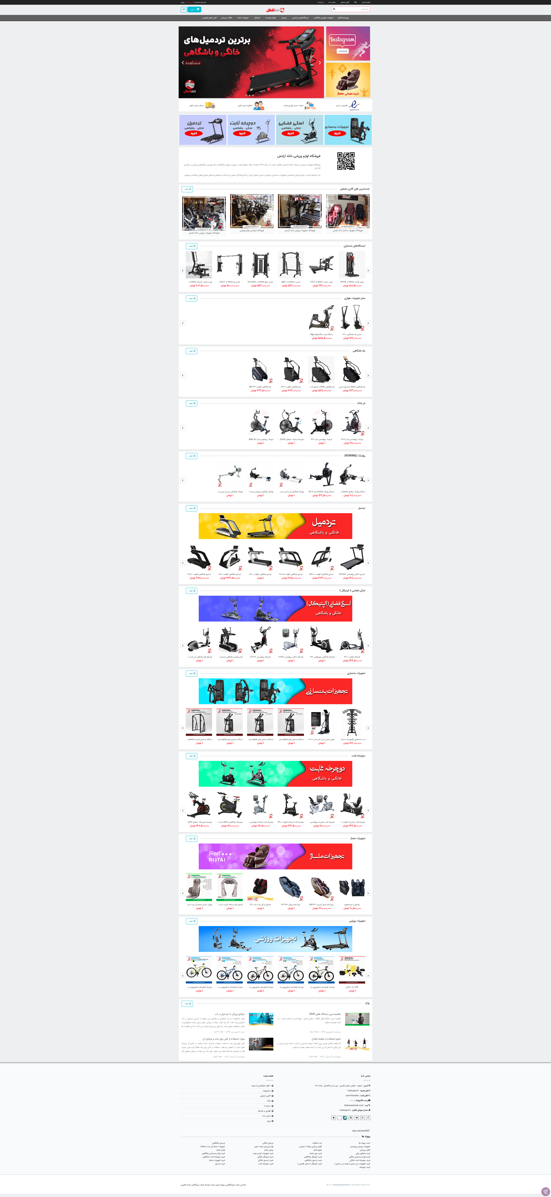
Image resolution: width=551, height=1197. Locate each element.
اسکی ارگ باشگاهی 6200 (352, 334)
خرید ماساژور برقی (363, 1153)
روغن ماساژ (268, 1150)
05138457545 (352, 1095)
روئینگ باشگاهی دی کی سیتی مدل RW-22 (226, 491)
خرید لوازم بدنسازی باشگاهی (213, 1153)
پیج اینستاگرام (343, 17)
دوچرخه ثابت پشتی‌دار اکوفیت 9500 (351, 822)
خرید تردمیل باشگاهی (313, 1160)
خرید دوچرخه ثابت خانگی (360, 1160)
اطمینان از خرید (342, 105)
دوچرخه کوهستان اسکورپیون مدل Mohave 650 (285, 987)
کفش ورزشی (365, 1150)
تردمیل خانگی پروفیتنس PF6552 (352, 574)
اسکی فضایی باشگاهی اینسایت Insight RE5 (225, 657)
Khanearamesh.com (353, 1105)
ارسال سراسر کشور (196, 105)
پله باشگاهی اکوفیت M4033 (260, 386)
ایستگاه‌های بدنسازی (300, 17)
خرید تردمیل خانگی (265, 1160)
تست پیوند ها (364, 1143)
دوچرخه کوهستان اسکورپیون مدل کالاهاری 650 (255, 987)
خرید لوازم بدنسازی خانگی (359, 1157)
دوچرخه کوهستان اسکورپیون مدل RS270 (319, 987)
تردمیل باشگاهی (218, 1143)
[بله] (345, 1118)
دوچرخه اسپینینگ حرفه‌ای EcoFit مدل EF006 (194, 822)
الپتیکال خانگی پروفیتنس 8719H (290, 657)
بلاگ (355, 2)
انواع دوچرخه (271, 17)
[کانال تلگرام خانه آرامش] (348, 43)
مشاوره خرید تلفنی (245, 105)
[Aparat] (351, 1118)
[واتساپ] (339, 1118)
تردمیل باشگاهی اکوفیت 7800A (291, 574)
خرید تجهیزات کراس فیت (263, 1153)
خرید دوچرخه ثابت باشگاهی (214, 1157)
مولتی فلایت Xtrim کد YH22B (352, 282)
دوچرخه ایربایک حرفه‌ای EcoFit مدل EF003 (287, 439)
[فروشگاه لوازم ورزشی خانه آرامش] (275, 10)
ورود (268, 1121)
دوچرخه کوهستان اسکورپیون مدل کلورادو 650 (225, 987)
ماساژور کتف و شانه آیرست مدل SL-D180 (227, 904)
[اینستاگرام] (362, 1118)
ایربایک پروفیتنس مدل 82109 (352, 439)
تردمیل (284, 17)
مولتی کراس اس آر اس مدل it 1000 (321, 739)
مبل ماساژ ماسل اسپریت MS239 (321, 904)
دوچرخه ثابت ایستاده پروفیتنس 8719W (258, 822)
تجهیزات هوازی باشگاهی (323, 17)
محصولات (266, 1091)
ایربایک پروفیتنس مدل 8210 (321, 439)
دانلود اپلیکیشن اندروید (260, 1086)
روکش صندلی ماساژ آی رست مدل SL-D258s (195, 904)
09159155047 (353, 1091)
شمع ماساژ (318, 1150)
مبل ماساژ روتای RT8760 (290, 904)
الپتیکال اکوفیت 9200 (352, 657)
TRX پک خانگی (352, 987)
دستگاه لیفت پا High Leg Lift (321, 334)
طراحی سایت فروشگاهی (236, 1185)
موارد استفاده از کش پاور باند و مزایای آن (224, 1039)
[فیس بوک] (368, 1118)
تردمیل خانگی (267, 1143)
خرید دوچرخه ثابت (265, 1164)
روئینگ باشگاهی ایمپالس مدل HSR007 (258, 491)
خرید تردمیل (220, 1164)
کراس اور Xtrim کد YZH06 (229, 282)
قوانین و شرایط (264, 1111)
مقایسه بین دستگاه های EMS (325, 1014)
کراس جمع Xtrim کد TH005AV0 (260, 282)
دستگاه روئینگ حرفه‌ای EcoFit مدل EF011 (349, 491)
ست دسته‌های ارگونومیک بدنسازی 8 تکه (350, 739)
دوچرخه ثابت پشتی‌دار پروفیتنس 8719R (319, 822)
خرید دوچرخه (364, 1167)
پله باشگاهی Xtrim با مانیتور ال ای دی (320, 386)
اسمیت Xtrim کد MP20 (291, 282)
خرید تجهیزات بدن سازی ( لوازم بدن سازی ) (352, 1164)
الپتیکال (257, 17)
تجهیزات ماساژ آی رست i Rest (212, 1146)
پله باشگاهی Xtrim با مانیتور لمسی (352, 386)
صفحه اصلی (366, 2)
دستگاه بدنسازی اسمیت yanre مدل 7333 (196, 739)
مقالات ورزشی (226, 17)
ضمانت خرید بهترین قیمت (293, 105)
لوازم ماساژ (221, 1150)
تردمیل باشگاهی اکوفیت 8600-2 (199, 574)
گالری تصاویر (344, 2)
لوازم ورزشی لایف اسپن (263, 1146)
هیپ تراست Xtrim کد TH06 (321, 282)
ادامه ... (186, 189)
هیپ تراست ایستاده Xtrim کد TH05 (197, 282)
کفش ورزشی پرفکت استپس (310, 1146)
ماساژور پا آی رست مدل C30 (260, 904)
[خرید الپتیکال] (348, 80)
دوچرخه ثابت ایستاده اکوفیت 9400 (291, 822)
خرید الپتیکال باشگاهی (313, 1157)
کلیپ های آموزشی (209, 17)
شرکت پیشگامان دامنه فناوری (192, 1185)
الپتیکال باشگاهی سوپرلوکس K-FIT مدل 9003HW (316, 657)
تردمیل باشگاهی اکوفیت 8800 (229, 574)
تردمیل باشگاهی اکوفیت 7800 (260, 574)
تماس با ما (332, 2)
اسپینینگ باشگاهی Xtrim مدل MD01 (229, 822)
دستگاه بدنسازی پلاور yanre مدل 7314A (288, 739)
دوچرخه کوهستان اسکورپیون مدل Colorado (195, 987)
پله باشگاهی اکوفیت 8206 (291, 386)
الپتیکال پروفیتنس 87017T (260, 657)
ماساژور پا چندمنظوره (352, 904)
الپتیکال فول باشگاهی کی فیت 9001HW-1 (196, 657)
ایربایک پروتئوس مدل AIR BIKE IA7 (259, 439)
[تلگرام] (356, 1118)
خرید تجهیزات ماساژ (217, 1160)
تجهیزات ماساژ (243, 17)
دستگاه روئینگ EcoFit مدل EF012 (321, 491)
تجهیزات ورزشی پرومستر (360, 1146)
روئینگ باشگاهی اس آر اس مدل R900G (289, 491)
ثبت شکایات (317, 1143)
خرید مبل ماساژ (316, 1153)
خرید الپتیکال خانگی (265, 1157)
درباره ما (321, 2)
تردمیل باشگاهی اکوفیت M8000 (321, 574)
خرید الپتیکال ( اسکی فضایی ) (309, 1164)
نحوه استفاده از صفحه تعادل (326, 1039)
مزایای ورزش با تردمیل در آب (230, 1014)
